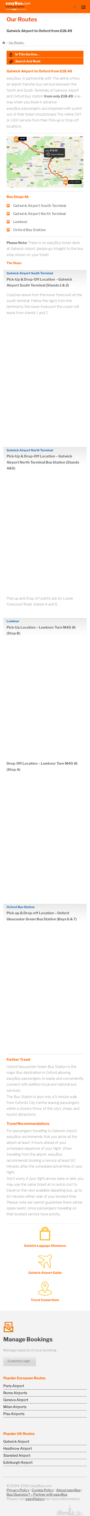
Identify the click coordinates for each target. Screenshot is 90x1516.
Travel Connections (45, 1300)
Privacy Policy (18, 1490)
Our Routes (16, 42)
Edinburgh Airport (18, 1462)
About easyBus (68, 1490)
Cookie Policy (43, 1490)
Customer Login (19, 1361)
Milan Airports (14, 1407)
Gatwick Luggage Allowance (45, 1245)
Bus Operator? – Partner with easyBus (37, 1494)
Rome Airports (15, 1393)
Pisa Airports (13, 1414)
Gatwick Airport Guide (45, 1272)
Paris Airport (13, 1386)
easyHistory (35, 1499)
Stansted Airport (16, 1455)
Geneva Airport (15, 1400)
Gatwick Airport (16, 1441)
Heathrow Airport (17, 1448)
